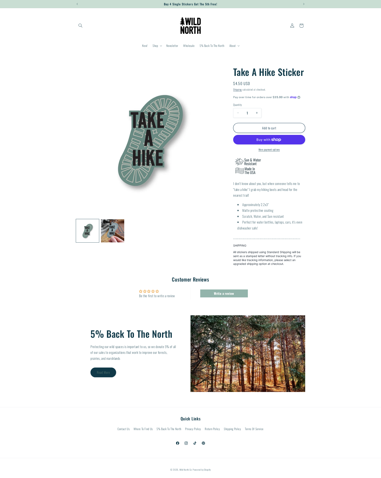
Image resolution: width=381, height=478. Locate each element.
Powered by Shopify (202, 469)
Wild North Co (185, 469)
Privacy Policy (193, 429)
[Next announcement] (303, 4)
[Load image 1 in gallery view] (87, 230)
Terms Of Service (254, 429)
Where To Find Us (143, 429)
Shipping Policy (232, 429)
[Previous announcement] (77, 4)
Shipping (237, 89)
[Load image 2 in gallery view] (112, 230)
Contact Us (123, 429)
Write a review (224, 293)
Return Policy (212, 429)
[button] (80, 25)
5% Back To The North (169, 429)
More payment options (269, 149)
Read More (103, 372)
